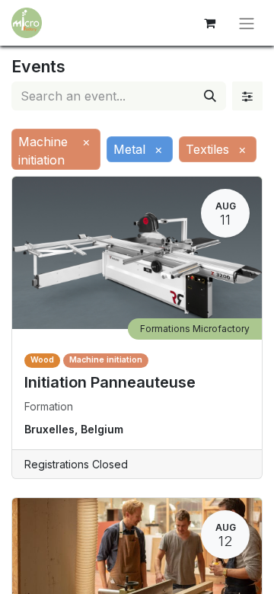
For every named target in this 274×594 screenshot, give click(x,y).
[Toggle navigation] (247, 23)
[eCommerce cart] (209, 23)
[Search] (210, 95)
